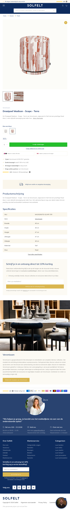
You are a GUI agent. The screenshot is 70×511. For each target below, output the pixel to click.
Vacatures (6, 447)
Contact (5, 455)
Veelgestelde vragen (33, 445)
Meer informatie (38, 118)
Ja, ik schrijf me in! (16, 474)
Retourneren (31, 455)
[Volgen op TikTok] (29, 487)
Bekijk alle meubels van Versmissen (16, 380)
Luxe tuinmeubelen (61, 458)
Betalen (29, 453)
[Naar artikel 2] (19, 96)
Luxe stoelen (59, 450)
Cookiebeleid (53, 502)
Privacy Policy (42, 502)
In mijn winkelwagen (38, 144)
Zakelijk (5, 453)
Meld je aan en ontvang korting (35, 286)
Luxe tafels (58, 447)
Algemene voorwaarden (28, 502)
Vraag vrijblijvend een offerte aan (35, 148)
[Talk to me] (61, 503)
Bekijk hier (25, 290)
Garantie (30, 458)
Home (4, 16)
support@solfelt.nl (39, 430)
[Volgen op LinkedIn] (34, 487)
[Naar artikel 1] (8, 96)
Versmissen (6, 108)
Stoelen (12, 16)
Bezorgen (30, 450)
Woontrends (7, 450)
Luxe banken (59, 445)
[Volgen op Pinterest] (24, 487)
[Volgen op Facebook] (14, 487)
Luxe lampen (59, 453)
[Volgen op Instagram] (19, 487)
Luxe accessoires (60, 455)
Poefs (18, 16)
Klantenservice (7, 458)
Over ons (5, 445)
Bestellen (30, 447)
